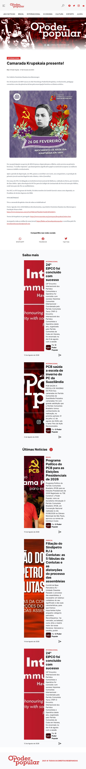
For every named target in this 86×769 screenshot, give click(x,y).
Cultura (59, 14)
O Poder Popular (15, 70)
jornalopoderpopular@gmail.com (18, 223)
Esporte (70, 14)
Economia (47, 14)
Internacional (33, 14)
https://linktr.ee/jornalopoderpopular (49, 221)
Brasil (21, 14)
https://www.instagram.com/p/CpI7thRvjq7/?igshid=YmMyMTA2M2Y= (31, 212)
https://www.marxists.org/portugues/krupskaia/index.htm (50, 216)
